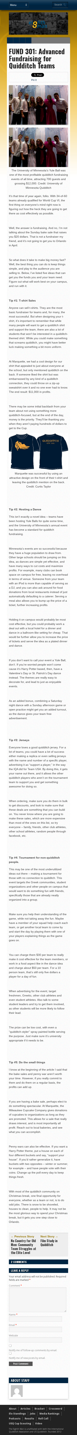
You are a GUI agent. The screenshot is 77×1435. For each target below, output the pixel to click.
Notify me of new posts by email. (27, 1358)
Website (13, 1335)
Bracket (40, 1408)
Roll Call (43, 1418)
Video (38, 1423)
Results (29, 1418)
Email (13, 1325)
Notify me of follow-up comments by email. (33, 1350)
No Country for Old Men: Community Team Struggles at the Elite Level (23, 1247)
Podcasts (15, 1418)
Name (13, 1314)
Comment (15, 1285)
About (12, 1408)
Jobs (32, 1413)
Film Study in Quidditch (48, 1243)
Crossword (55, 1408)
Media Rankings (49, 1413)
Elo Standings (17, 1413)
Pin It (34, 80)
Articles (25, 1408)
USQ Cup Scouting (20, 1423)
